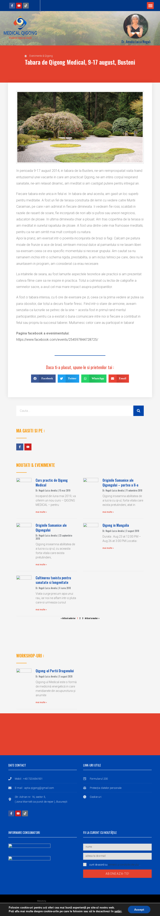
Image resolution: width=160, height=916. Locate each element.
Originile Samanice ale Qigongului (51, 527)
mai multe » (41, 512)
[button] (150, 5)
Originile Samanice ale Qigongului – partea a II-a (120, 482)
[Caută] (138, 411)
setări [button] (117, 911)
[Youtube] (19, 6)
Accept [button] (139, 909)
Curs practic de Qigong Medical (52, 482)
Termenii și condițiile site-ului (123, 864)
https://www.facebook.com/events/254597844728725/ (57, 340)
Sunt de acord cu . (114, 864)
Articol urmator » (92, 618)
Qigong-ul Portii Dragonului (55, 670)
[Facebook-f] (12, 6)
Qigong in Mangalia (115, 525)
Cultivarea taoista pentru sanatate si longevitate (53, 580)
